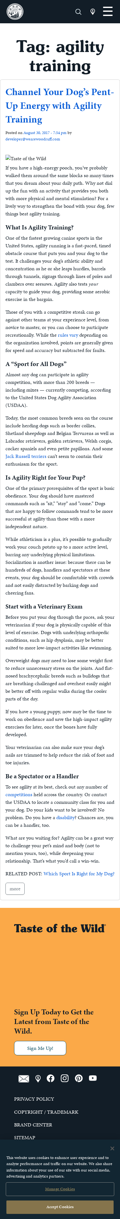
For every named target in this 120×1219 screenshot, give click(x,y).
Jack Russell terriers (25, 456)
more (15, 888)
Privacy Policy (34, 1099)
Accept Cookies (60, 1207)
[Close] (112, 1148)
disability (65, 817)
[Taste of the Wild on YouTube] (95, 1078)
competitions (18, 794)
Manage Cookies (60, 1189)
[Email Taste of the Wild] (27, 1078)
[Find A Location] (41, 1078)
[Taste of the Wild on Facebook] (54, 1078)
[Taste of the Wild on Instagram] (68, 1078)
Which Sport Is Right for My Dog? (79, 873)
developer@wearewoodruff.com (32, 139)
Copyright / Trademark (46, 1112)
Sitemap (24, 1137)
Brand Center (33, 1125)
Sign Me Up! (40, 1048)
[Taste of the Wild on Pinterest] (82, 1078)
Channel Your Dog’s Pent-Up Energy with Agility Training (59, 105)
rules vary (68, 335)
